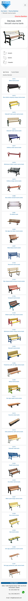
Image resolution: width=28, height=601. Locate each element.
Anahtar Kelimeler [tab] (7, 75)
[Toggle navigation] (25, 5)
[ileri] (23, 37)
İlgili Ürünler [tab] (6, 72)
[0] (14, 44)
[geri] (4, 37)
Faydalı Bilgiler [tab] (15, 72)
